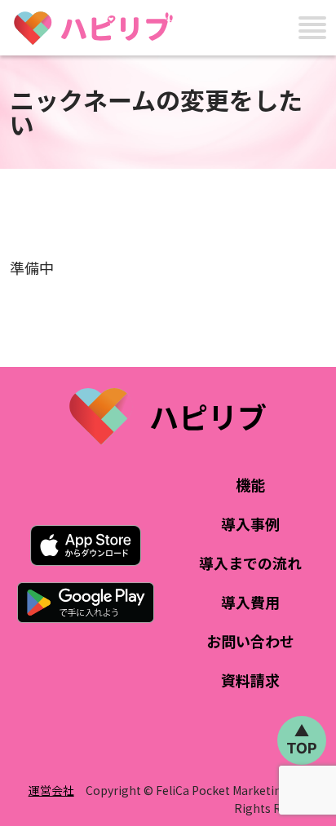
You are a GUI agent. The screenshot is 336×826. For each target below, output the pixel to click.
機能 (250, 484)
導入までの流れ (250, 562)
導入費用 (250, 601)
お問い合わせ (250, 641)
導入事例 (250, 523)
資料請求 (250, 680)
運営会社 (51, 790)
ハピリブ (208, 416)
